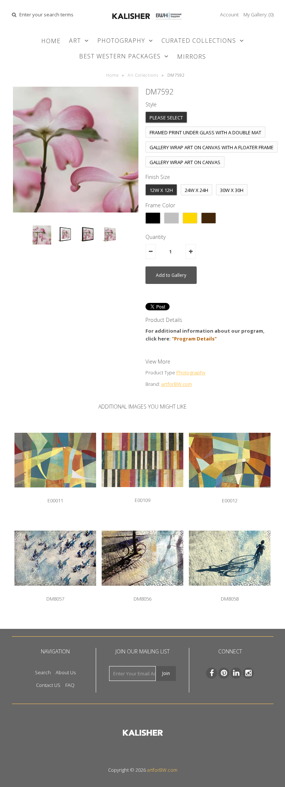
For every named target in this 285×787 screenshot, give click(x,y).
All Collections (143, 75)
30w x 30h (231, 190)
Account (229, 14)
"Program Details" (194, 338)
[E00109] (142, 492)
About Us (66, 672)
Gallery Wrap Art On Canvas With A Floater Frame (211, 147)
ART (75, 40)
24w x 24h (196, 190)
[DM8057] (55, 591)
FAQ (70, 685)
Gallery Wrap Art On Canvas (185, 162)
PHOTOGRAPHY (121, 40)
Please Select (166, 117)
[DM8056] (142, 591)
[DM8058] (230, 591)
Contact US (48, 685)
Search (43, 672)
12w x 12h (161, 190)
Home (50, 41)
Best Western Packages (120, 56)
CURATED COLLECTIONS (198, 40)
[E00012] (230, 493)
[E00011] (55, 493)
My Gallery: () (258, 14)
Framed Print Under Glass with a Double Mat (205, 132)
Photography (191, 372)
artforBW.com (176, 384)
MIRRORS (191, 56)
